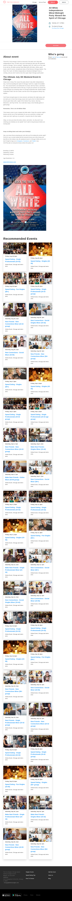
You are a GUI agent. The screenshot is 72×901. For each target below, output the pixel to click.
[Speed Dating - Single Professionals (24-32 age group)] (40, 403)
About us (50, 875)
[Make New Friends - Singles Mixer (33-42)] (40, 435)
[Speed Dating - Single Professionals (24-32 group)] (40, 278)
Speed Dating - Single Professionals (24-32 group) (38, 291)
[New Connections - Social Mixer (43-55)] (15, 341)
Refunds (38, 895)
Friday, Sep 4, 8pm (10, 381)
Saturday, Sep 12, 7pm (12, 564)
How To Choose (30, 878)
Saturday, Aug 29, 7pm (12, 318)
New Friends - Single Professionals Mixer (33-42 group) (14, 722)
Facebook (26, 141)
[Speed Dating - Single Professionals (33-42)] (15, 248)
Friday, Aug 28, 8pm (11, 256)
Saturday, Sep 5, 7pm (11, 444)
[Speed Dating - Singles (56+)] (15, 373)
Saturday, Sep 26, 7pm (12, 811)
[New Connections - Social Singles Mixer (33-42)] (40, 309)
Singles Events (30, 872)
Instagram (20, 141)
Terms (31, 895)
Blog (49, 878)
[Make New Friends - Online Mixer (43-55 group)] (15, 466)
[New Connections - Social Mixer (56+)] (40, 467)
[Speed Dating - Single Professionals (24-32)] (15, 496)
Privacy (25, 895)
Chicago (34, 2)
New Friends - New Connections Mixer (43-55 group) (14, 847)
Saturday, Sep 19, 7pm (12, 686)
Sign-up (58, 57)
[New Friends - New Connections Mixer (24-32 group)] (15, 310)
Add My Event (52, 872)
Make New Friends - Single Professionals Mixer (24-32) (14, 570)
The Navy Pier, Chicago (58, 28)
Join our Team (42, 2)
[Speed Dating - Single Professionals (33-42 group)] (15, 404)
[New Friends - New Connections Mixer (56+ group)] (40, 342)
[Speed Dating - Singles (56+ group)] (40, 771)
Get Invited (55, 45)
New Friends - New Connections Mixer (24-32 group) (14, 324)
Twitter (34, 141)
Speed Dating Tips (30, 875)
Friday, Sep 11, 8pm (11, 504)
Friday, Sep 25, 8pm (11, 749)
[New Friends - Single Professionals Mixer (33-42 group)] (15, 709)
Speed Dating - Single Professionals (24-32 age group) (39, 417)
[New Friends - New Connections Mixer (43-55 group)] (15, 834)
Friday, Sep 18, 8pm (11, 626)
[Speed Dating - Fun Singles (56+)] (15, 278)
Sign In (64, 2)
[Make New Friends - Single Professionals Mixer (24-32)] (15, 556)
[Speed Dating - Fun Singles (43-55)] (15, 772)
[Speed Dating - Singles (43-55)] (40, 249)
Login (53, 57)
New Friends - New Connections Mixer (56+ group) (39, 356)
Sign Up (53, 2)
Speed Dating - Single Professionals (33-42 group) (13, 417)
